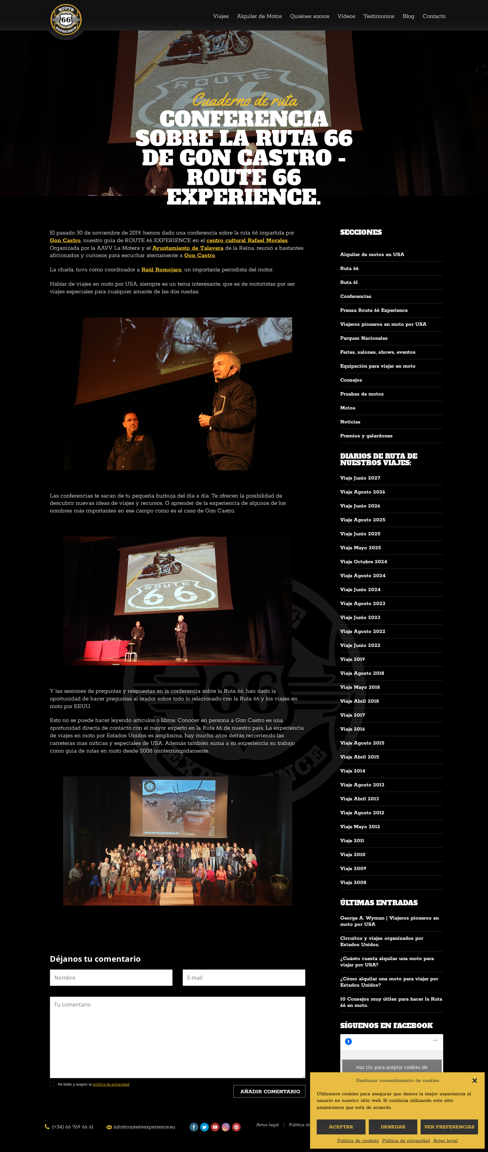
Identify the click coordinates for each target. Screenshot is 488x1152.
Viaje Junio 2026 (360, 506)
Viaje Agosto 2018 (362, 673)
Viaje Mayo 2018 (360, 687)
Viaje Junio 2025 (360, 534)
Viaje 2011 (352, 841)
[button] (474, 1080)
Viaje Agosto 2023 (362, 603)
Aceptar (341, 1127)
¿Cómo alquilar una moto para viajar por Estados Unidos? (389, 982)
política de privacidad (111, 1084)
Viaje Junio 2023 (360, 617)
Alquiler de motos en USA (372, 254)
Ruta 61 (349, 282)
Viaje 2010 (353, 854)
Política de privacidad (406, 1141)
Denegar (393, 1127)
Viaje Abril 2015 (359, 757)
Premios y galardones (366, 436)
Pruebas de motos (362, 394)
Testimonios (379, 16)
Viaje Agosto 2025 (362, 520)
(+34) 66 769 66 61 (72, 1127)
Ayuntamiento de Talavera (187, 248)
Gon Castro (65, 240)
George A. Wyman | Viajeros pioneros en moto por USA (389, 921)
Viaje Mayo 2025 (360, 548)
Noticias (350, 422)
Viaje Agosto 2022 (362, 631)
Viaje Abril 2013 (359, 799)
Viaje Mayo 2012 (360, 827)
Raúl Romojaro (161, 269)
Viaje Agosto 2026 (362, 492)
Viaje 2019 (352, 659)
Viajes (221, 16)
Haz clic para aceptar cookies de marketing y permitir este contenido (392, 1071)
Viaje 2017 (352, 715)
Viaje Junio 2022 (360, 645)
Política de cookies (358, 1141)
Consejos (351, 380)
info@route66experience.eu (144, 1127)
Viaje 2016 (352, 729)
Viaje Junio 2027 (360, 478)
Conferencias (355, 296)
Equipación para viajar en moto (378, 366)
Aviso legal (445, 1141)
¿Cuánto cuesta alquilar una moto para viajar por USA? (387, 961)
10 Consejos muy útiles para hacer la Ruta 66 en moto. (391, 1002)
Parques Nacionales (364, 338)
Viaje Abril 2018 (359, 701)
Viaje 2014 (352, 771)
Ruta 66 (349, 268)
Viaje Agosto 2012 (362, 813)
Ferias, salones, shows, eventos (378, 352)
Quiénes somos (309, 16)
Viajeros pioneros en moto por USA (383, 324)
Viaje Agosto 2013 (362, 785)
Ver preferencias (449, 1127)
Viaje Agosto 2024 (362, 576)
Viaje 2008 (353, 882)
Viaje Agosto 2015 (362, 743)
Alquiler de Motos (259, 16)
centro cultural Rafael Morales (247, 240)
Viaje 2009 (353, 868)
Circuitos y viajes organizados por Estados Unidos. (381, 941)
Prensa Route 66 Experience (374, 310)
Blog (408, 16)
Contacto (434, 16)
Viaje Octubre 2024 (363, 562)
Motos (348, 408)
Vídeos (346, 16)
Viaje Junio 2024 (360, 589)
